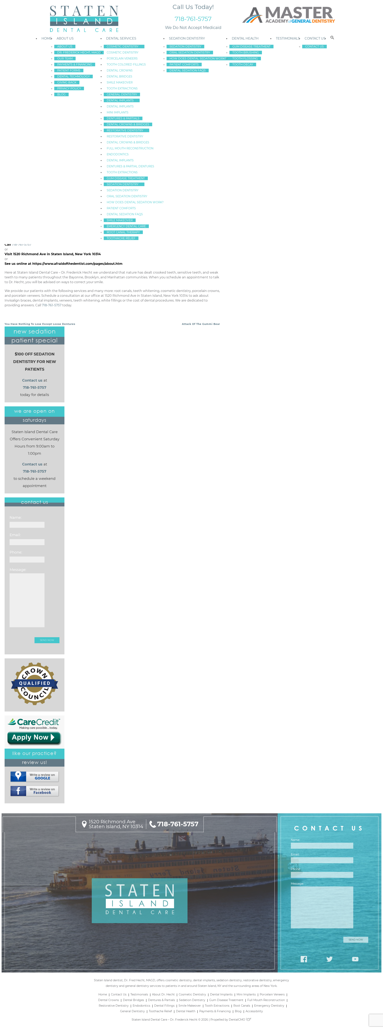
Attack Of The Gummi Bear (201, 323)
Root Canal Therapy (123, 232)
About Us (65, 38)
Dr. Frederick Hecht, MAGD (79, 52)
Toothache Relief (121, 238)
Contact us (32, 380)
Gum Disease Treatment (126, 178)
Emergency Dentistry (269, 1005)
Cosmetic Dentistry (122, 46)
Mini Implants (117, 112)
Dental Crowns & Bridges (128, 124)
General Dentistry (122, 94)
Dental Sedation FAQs (125, 214)
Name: (16, 517)
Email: (15, 535)
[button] (332, 38)
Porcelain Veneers (122, 58)
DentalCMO (237, 1019)
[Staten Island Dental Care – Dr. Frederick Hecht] (83, 19)
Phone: (16, 552)
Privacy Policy (69, 88)
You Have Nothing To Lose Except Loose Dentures (40, 323)
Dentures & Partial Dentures (130, 166)
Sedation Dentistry (122, 184)
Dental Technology (73, 76)
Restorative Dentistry (125, 130)
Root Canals (241, 1005)
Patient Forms (68, 70)
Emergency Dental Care (126, 226)
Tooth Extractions (122, 88)
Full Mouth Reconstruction (130, 148)
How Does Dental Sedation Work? (135, 202)
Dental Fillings (164, 1005)
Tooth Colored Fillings (126, 64)
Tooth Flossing (245, 58)
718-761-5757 (193, 19)
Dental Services (121, 38)
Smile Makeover (120, 82)
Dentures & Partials (123, 118)
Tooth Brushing (245, 52)
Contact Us (315, 38)
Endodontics (118, 154)
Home (46, 38)
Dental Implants (120, 100)
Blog (61, 94)
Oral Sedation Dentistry (127, 196)
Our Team (65, 58)
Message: (18, 570)
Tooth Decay (242, 64)
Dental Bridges (119, 76)
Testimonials (288, 38)
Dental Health (245, 38)
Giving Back (66, 82)
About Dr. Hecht (163, 994)
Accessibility (254, 1011)
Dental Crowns (120, 70)
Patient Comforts (121, 208)
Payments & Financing (74, 64)
